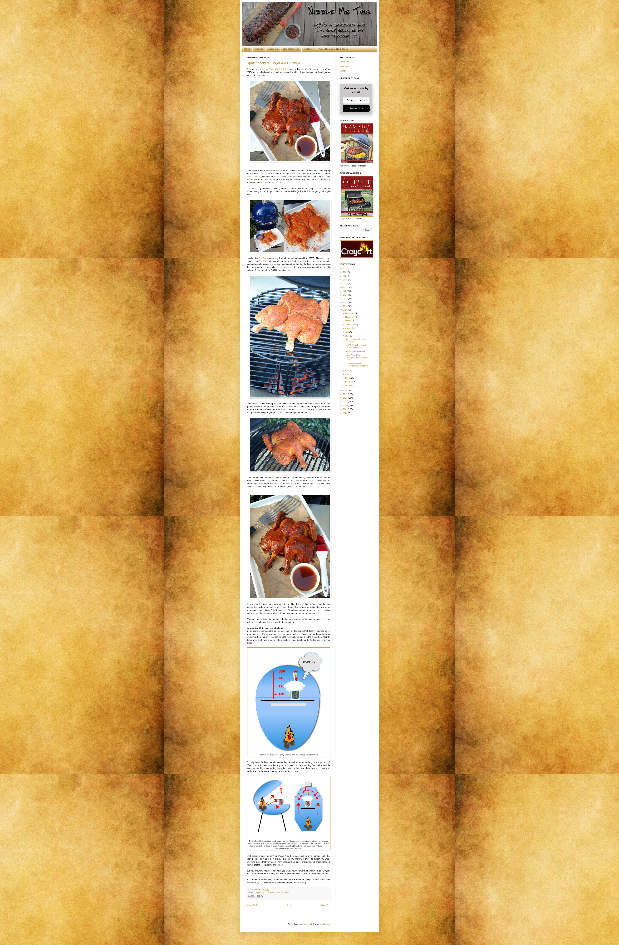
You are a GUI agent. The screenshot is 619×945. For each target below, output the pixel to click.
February (349, 382)
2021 (345, 287)
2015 (345, 310)
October (349, 321)
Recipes (259, 49)
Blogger (327, 924)
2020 (345, 291)
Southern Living (282, 892)
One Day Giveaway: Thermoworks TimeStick (356, 364)
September (350, 324)
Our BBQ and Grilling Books (333, 49)
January (349, 386)
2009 (345, 409)
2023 (345, 280)
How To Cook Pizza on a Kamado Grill (355, 346)
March (348, 378)
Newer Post (252, 905)
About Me (273, 49)
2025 (345, 272)
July (347, 332)
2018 (345, 299)
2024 (345, 276)
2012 (345, 398)
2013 (345, 394)
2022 (345, 284)
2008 (345, 413)
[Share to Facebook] (258, 896)
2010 (345, 405)
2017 (345, 302)
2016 (345, 306)
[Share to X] (255, 896)
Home (247, 49)
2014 (345, 390)
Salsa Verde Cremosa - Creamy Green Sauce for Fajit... (357, 357)
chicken (257, 892)
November (350, 317)
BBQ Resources (291, 49)
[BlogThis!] (252, 896)
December (350, 313)
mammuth (308, 924)
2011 (345, 402)
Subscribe (356, 108)
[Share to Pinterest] (261, 896)
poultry (272, 892)
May (347, 370)
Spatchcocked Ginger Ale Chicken (273, 63)
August (348, 328)
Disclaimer (309, 49)
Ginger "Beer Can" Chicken (275, 69)
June (347, 336)
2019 (345, 295)
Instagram (344, 62)
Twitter (343, 71)
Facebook (344, 66)
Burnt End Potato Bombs (355, 351)
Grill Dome (263, 258)
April (347, 374)
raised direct (253, 176)
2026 (345, 268)
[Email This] (249, 896)
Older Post (325, 905)
